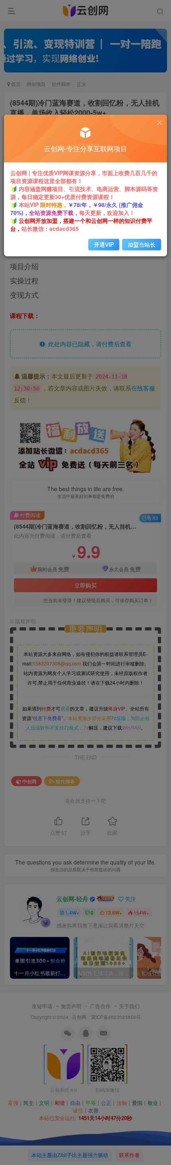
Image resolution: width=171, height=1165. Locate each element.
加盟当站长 (141, 244)
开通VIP (104, 244)
